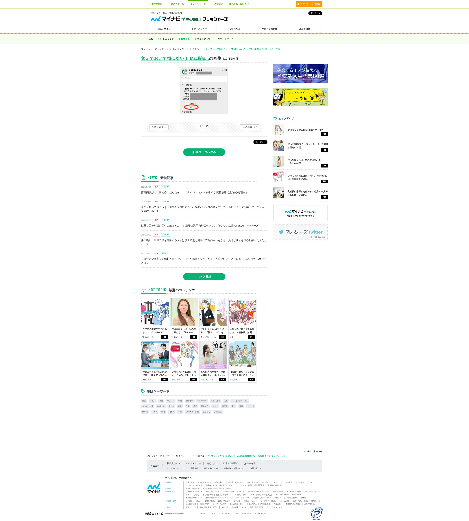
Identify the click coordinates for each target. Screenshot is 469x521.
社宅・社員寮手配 (256, 507)
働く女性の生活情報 (294, 492)
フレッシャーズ (198, 4)
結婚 (163, 412)
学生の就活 (190, 482)
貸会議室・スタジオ (239, 507)
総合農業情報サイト (223, 495)
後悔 (161, 401)
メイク (215, 406)
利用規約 (194, 468)
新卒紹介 (237, 501)
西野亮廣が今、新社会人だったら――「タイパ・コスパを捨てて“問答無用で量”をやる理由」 (194, 192)
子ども (171, 406)
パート (310, 482)
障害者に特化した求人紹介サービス (219, 485)
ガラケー (189, 401)
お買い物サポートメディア (216, 498)
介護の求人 (278, 504)
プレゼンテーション (240, 401)
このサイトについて (177, 468)
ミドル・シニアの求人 (194, 485)
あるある (206, 412)
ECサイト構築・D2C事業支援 (261, 495)
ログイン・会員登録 (310, 4)
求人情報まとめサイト (194, 492)
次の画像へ (249, 127)
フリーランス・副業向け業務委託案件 (250, 485)
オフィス (170, 401)
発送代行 (224, 507)
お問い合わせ (255, 468)
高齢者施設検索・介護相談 (296, 498)
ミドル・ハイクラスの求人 (282, 482)
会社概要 (203, 513)
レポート (161, 406)
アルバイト (300, 482)
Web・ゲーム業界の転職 (205, 501)
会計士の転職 (284, 501)
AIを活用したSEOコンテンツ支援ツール (268, 498)
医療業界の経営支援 (293, 504)
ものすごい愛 (147, 406)
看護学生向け (220, 482)
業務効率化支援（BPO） (209, 507)
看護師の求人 (204, 504)
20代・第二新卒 (224, 501)
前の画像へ (160, 127)
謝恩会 (225, 406)
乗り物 (145, 412)
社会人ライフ (167, 39)
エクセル (250, 406)
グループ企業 (246, 513)
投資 (241, 406)
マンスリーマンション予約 (239, 498)
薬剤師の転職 (191, 504)
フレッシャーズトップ (152, 49)
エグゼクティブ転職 (268, 501)
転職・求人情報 (252, 482)
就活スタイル (177, 4)
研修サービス (191, 507)
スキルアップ (203, 39)
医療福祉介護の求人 (275, 485)
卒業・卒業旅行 (231, 463)
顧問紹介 (314, 501)
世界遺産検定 (208, 495)
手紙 (195, 406)
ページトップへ (314, 451)
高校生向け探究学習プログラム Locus (217, 488)
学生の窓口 (157, 4)
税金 (180, 401)
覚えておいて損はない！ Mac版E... (175, 58)
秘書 (144, 401)
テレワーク (202, 401)
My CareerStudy (282, 495)
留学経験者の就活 (204, 482)
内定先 (171, 412)
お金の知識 (249, 463)
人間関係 (218, 412)
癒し (233, 406)
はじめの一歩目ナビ (239, 4)
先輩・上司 (215, 401)
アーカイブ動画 (192, 412)
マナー (154, 412)
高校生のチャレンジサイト (234, 492)
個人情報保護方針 (260, 513)
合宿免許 (218, 4)
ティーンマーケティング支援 (258, 492)
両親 (180, 412)
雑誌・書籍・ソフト (312, 492)
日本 (187, 406)
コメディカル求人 (219, 504)
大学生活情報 (278, 492)
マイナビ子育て (240, 495)
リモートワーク (225, 39)
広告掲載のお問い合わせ (234, 468)
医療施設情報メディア (194, 498)
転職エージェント (250, 501)
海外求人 (265, 482)
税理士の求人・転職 (300, 501)
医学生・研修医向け (235, 482)
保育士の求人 (252, 504)
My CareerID (297, 495)
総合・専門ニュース (213, 492)
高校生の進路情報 (192, 488)
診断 (151, 39)
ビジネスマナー (193, 463)
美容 (226, 401)
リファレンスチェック (275, 507)
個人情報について (211, 468)
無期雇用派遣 (265, 504)
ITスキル (185, 39)
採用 (237, 513)
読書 (180, 406)
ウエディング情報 (192, 495)
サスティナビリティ (225, 513)
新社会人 (204, 406)
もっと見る (204, 276)
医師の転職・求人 (236, 504)
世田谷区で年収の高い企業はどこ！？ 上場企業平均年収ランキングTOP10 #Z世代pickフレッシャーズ (199, 225)
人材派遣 (189, 501)
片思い (152, 401)
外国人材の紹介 (310, 504)
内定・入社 (212, 463)
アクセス (212, 513)
